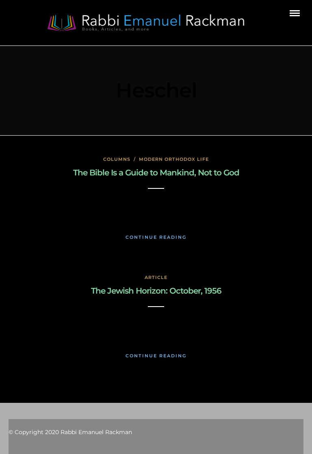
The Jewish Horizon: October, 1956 (156, 291)
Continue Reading (156, 237)
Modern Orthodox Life (174, 159)
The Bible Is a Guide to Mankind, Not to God (156, 172)
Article (156, 277)
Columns (116, 159)
